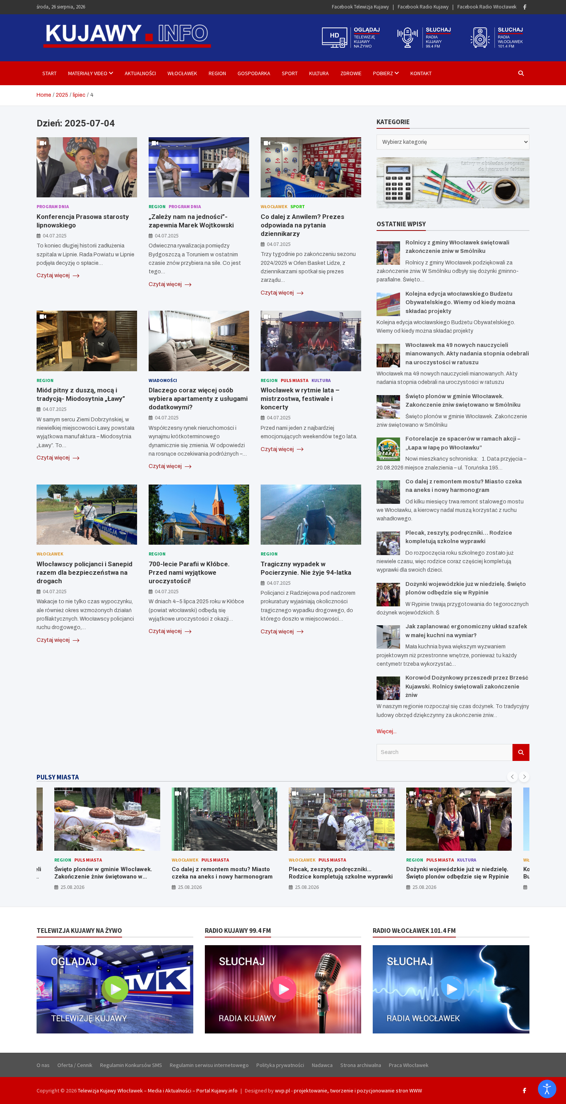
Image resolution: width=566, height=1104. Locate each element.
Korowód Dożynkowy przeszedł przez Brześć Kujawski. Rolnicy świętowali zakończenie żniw (466, 686)
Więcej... (387, 731)
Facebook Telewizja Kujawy (360, 6)
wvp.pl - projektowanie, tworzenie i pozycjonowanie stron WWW (348, 1090)
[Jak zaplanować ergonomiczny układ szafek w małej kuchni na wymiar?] (388, 637)
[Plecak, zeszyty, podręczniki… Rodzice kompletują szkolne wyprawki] (388, 543)
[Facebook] (524, 7)
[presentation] (512, 776)
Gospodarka (254, 73)
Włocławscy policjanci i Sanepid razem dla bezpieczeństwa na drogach (84, 572)
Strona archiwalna (360, 1065)
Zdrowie (351, 73)
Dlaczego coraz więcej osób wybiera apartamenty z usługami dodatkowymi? (198, 398)
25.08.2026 (72, 887)
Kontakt (421, 73)
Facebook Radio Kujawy (423, 6)
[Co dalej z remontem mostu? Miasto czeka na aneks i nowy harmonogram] (388, 492)
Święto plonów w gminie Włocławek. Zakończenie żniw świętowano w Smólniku (103, 877)
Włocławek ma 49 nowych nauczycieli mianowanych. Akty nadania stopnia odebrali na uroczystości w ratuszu (467, 353)
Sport (290, 73)
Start (49, 73)
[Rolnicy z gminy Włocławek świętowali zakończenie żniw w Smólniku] (388, 253)
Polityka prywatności (280, 1065)
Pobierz (383, 73)
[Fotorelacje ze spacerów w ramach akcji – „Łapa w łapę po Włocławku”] (388, 449)
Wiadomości (163, 380)
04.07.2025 (55, 235)
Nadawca (322, 1065)
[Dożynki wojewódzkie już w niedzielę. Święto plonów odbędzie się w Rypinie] (388, 594)
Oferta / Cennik (74, 1065)
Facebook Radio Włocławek (486, 6)
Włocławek (182, 73)
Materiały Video (87, 73)
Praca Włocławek (409, 1065)
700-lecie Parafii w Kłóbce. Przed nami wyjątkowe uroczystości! (189, 572)
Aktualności (140, 73)
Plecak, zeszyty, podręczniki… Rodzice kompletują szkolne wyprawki (341, 873)
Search (520, 752)
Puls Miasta (294, 380)
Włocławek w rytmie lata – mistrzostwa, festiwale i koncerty (300, 398)
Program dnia (53, 206)
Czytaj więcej (54, 275)
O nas (43, 1065)
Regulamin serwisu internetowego (209, 1065)
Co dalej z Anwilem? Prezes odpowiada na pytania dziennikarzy (302, 225)
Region (217, 73)
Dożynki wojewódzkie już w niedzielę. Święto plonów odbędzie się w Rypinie (457, 873)
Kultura (319, 73)
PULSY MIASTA (58, 777)
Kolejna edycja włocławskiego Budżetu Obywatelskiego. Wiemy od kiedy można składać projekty (460, 302)
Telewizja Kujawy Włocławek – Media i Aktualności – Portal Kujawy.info (158, 1090)
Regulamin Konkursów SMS (131, 1065)
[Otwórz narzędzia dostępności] (547, 1089)
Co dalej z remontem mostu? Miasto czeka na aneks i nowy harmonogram (222, 873)
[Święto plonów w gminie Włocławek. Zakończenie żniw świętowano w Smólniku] (388, 407)
